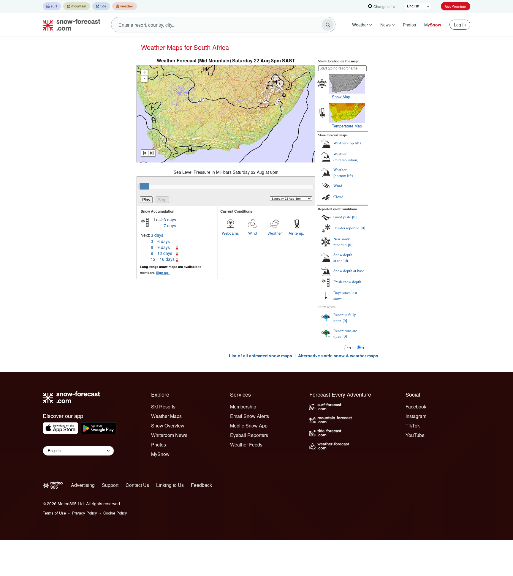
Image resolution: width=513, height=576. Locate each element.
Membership (243, 406)
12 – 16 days (163, 259)
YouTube (415, 435)
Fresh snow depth (347, 281)
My (432, 25)
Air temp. (296, 233)
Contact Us (137, 485)
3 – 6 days (160, 241)
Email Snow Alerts (249, 416)
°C (350, 347)
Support (110, 485)
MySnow (160, 454)
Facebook (416, 406)
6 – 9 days (160, 247)
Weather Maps (166, 416)
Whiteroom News (169, 435)
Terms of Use (54, 513)
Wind (252, 233)
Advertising (83, 485)
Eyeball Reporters (249, 435)
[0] (354, 217)
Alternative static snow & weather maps (338, 356)
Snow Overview (167, 425)
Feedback (201, 485)
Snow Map (341, 97)
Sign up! (163, 272)
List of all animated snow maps (260, 356)
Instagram (416, 416)
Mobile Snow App (248, 425)
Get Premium (455, 6)
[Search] (328, 25)
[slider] (144, 186)
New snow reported (341, 241)
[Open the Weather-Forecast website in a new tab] (124, 6)
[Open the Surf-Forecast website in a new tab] (52, 6)
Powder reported (346, 228)
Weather (360, 25)
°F (363, 347)
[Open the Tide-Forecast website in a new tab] (101, 6)
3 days (170, 219)
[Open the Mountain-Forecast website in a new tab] (76, 6)
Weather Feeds (246, 444)
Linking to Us (170, 485)
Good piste (342, 217)
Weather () (347, 143)
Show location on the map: (338, 61)
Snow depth (342, 257)
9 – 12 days (161, 253)
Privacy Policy (84, 513)
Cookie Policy (115, 513)
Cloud (338, 196)
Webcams (230, 233)
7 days (170, 225)
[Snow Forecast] (70, 25)
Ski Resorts (163, 406)
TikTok (413, 425)
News (385, 25)
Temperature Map (347, 126)
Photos (409, 25)
